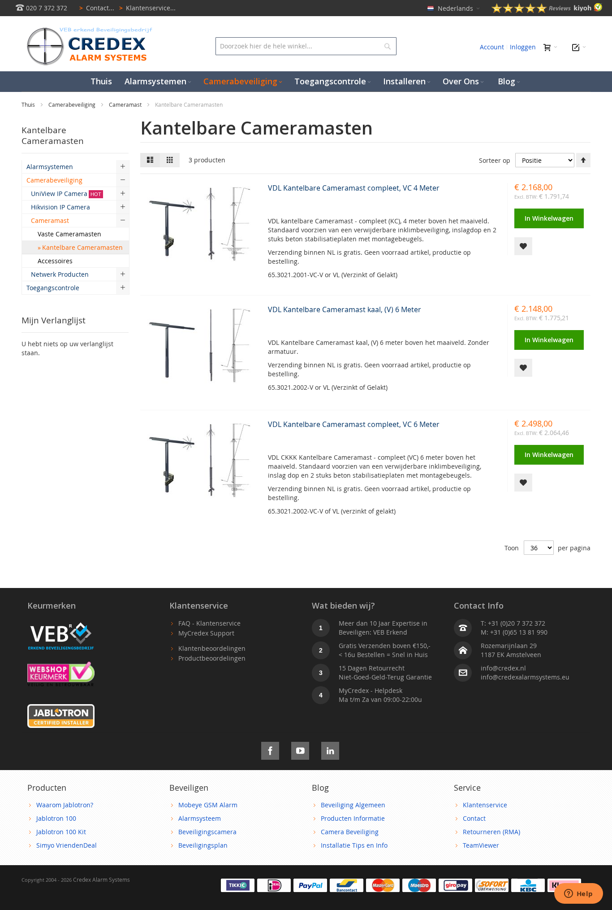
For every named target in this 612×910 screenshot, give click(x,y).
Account (492, 47)
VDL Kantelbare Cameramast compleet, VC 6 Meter (354, 424)
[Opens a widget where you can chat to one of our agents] (578, 894)
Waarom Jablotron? (64, 805)
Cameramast (126, 104)
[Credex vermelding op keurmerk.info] (61, 666)
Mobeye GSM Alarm (207, 805)
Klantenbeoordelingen (212, 648)
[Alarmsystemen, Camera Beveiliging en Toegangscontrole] (89, 29)
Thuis (29, 104)
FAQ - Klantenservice (209, 623)
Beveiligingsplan (203, 845)
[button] (523, 246)
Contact (474, 818)
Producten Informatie (353, 818)
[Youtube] (300, 749)
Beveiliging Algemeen (353, 805)
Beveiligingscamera (207, 831)
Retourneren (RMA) (491, 831)
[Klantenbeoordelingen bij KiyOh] (547, 10)
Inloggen (523, 47)
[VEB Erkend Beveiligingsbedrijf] (61, 623)
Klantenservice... (147, 8)
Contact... (96, 8)
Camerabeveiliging (72, 104)
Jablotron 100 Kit (61, 831)
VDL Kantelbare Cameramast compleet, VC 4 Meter (354, 188)
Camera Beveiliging (350, 831)
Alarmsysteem (199, 818)
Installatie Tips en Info (354, 845)
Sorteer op (494, 160)
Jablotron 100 (56, 818)
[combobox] (305, 46)
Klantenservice (485, 805)
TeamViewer (481, 845)
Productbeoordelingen (212, 658)
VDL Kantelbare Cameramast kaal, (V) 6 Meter (344, 309)
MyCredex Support (206, 633)
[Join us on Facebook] (270, 749)
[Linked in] (330, 749)
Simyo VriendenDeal (66, 845)
